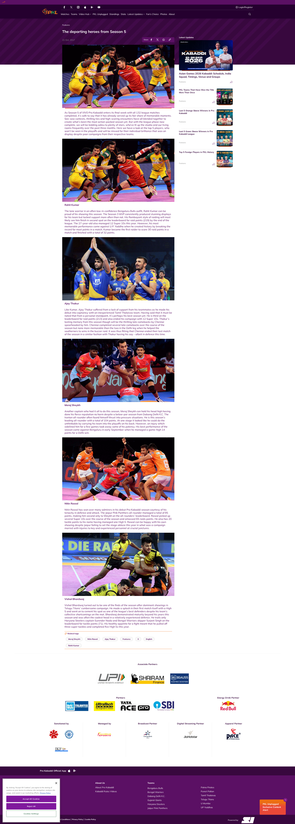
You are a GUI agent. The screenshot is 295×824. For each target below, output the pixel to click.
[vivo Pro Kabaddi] (49, 11)
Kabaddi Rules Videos (106, 791)
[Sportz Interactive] (247, 820)
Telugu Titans (207, 799)
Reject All (31, 806)
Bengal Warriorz (156, 792)
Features (182, 82)
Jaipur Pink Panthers (157, 808)
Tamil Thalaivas (208, 795)
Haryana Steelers (156, 804)
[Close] (56, 783)
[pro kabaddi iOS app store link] (85, 7)
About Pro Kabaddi (104, 787)
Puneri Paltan (207, 791)
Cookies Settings (31, 813)
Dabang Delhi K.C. (156, 796)
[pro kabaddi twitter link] (71, 7)
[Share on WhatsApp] (163, 40)
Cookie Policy (90, 819)
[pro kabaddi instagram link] (78, 7)
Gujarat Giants (155, 800)
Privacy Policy (77, 819)
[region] (31, 800)
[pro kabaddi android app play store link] (92, 7)
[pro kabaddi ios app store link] (70, 771)
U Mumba (205, 803)
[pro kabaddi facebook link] (64, 7)
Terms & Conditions (62, 819)
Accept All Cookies (31, 799)
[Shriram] (111, 678)
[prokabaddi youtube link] (99, 7)
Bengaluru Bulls (155, 788)
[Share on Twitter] (157, 40)
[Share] (231, 82)
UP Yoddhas (207, 807)
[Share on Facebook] (151, 40)
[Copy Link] (169, 40)
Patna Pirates (207, 787)
